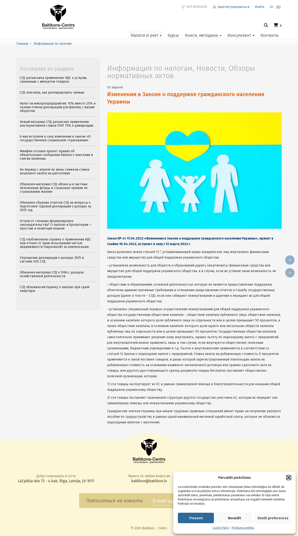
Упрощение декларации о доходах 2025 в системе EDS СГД (52, 259)
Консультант (239, 35)
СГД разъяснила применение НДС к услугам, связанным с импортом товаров (53, 80)
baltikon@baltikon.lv (149, 481)
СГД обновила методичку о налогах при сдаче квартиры (55, 289)
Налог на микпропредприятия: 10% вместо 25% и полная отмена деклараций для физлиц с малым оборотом (57, 107)
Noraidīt (234, 518)
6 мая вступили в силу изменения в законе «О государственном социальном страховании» (55, 138)
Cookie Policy (221, 527)
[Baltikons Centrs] (58, 17)
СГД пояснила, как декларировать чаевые (52, 92)
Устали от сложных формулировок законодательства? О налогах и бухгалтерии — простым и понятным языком (56, 224)
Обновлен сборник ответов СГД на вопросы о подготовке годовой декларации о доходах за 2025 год (55, 206)
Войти (259, 7)
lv (271, 7)
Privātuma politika (243, 527)
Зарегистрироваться (233, 7)
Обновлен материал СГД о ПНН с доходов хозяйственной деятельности (52, 274)
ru (278, 7)
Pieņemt (196, 518)
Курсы (173, 35)
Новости (210, 68)
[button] (288, 477)
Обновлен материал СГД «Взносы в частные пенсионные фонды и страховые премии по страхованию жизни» (54, 188)
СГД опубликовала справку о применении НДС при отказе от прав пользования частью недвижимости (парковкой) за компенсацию (55, 243)
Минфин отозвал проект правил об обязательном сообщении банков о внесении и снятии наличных (56, 155)
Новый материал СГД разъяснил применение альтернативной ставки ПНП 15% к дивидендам (56, 124)
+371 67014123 (196, 7)
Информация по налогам (150, 68)
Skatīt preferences (272, 518)
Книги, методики (202, 35)
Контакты (270, 35)
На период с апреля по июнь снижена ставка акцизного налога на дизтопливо (54, 171)
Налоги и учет (145, 35)
